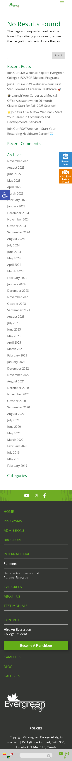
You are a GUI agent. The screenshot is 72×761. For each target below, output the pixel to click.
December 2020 (18, 388)
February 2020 (17, 446)
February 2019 (17, 466)
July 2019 (13, 453)
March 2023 (15, 349)
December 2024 (18, 213)
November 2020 (18, 394)
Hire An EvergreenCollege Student (17, 631)
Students (10, 564)
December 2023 (18, 291)
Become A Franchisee (36, 645)
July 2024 (13, 245)
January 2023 (16, 362)
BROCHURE (13, 540)
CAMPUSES (12, 657)
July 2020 (13, 420)
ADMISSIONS (14, 530)
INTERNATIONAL (17, 554)
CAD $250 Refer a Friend (65, 179)
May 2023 (13, 336)
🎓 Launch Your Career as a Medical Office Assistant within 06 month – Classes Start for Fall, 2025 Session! (32, 100)
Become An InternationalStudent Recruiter (21, 575)
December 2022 (18, 368)
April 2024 (14, 265)
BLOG (8, 667)
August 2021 (16, 381)
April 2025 (14, 187)
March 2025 (15, 193)
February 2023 (17, 355)
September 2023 (18, 310)
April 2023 (14, 342)
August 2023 (16, 317)
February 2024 (17, 278)
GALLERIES (12, 676)
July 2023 (13, 323)
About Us (12, 596)
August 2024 (16, 239)
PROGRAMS (13, 521)
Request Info (65, 163)
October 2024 (16, 226)
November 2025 (18, 161)
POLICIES (36, 728)
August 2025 (16, 167)
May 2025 (13, 181)
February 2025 (17, 200)
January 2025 (16, 206)
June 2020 (14, 427)
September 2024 (18, 232)
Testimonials (15, 606)
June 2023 (14, 329)
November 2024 (18, 219)
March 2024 (15, 271)
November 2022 (18, 375)
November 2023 (18, 297)
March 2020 (15, 440)
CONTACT (11, 620)
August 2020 (16, 414)
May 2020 (13, 433)
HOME (9, 511)
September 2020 (18, 407)
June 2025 (14, 174)
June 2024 (14, 252)
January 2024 (16, 284)
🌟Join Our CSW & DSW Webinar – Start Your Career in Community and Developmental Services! (34, 117)
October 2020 (16, 401)
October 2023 (16, 304)
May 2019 (13, 459)
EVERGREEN (13, 587)
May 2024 (13, 258)
